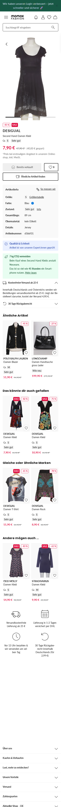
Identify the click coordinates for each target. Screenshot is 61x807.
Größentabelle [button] (36, 197)
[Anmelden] (43, 17)
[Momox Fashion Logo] (17, 17)
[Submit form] (53, 27)
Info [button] (39, 209)
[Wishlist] (49, 17)
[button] (6, 17)
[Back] (7, 44)
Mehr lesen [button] (31, 272)
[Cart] (55, 17)
